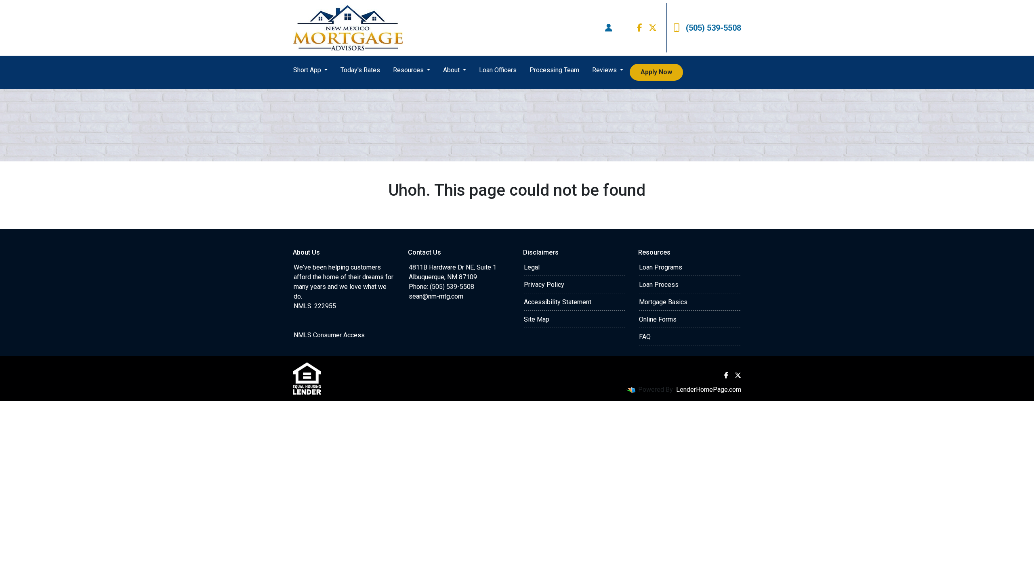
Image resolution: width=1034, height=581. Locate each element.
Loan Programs (660, 267)
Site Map (536, 319)
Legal (532, 267)
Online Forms (658, 319)
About (452, 70)
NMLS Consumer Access (329, 335)
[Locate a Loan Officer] (608, 28)
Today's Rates (360, 70)
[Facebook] (639, 27)
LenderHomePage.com (708, 389)
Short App (308, 70)
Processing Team (554, 70)
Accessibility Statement (557, 302)
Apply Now (656, 72)
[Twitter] (653, 27)
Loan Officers (498, 70)
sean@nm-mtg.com (436, 296)
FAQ (645, 337)
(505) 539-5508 (713, 28)
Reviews (605, 70)
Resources (409, 70)
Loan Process (659, 284)
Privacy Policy (544, 284)
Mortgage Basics (663, 302)
